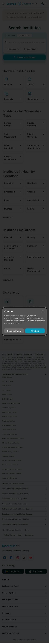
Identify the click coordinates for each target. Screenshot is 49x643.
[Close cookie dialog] (43, 311)
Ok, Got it (35, 331)
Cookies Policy (14, 331)
